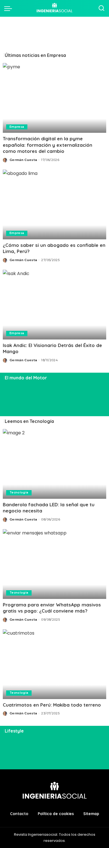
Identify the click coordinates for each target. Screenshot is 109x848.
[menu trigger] (9, 8)
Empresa (17, 127)
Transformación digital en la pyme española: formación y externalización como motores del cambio (47, 145)
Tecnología (19, 492)
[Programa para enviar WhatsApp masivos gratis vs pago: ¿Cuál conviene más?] (54, 564)
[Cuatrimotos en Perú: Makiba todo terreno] (54, 664)
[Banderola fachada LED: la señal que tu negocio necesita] (54, 464)
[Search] (101, 8)
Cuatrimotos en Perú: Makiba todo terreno (52, 705)
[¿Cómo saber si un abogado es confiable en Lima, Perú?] (54, 204)
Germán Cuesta (23, 160)
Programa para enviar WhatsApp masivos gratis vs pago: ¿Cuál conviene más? (52, 608)
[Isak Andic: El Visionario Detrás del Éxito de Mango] (54, 304)
